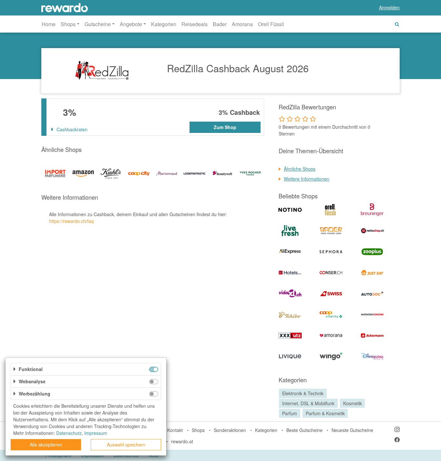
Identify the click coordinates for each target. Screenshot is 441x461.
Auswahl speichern (126, 444)
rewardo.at (182, 441)
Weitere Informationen (306, 178)
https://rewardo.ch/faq (71, 221)
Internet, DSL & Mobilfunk (308, 403)
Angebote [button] (131, 24)
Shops (198, 430)
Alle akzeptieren (46, 444)
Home (49, 24)
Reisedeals (194, 24)
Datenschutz (69, 433)
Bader (220, 24)
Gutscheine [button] (98, 24)
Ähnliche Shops (299, 168)
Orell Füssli (271, 24)
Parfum (289, 413)
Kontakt (175, 430)
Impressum (95, 433)
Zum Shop (225, 127)
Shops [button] (68, 24)
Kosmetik (352, 403)
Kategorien (163, 24)
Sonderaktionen (230, 430)
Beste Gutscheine (304, 430)
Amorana (242, 24)
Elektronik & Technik (302, 393)
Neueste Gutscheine (352, 430)
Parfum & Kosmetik (325, 413)
